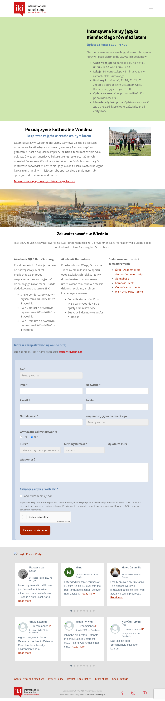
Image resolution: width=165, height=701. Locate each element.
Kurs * (24, 444)
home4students (125, 283)
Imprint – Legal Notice (79, 678)
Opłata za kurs (117, 444)
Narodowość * (29, 416)
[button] (71, 611)
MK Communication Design (92, 694)
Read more (24, 601)
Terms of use (101, 678)
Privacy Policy (55, 678)
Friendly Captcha (63, 521)
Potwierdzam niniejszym (38, 496)
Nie (36, 437)
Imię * (24, 385)
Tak (25, 437)
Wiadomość (27, 459)
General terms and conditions (29, 678)
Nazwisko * (93, 385)
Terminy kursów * (75, 444)
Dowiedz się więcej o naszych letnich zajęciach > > (44, 181)
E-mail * (25, 400)
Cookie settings (120, 678)
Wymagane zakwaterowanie (35, 431)
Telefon (91, 400)
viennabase (122, 278)
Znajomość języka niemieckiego (106, 416)
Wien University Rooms (129, 291)
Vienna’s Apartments (128, 287)
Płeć (22, 369)
